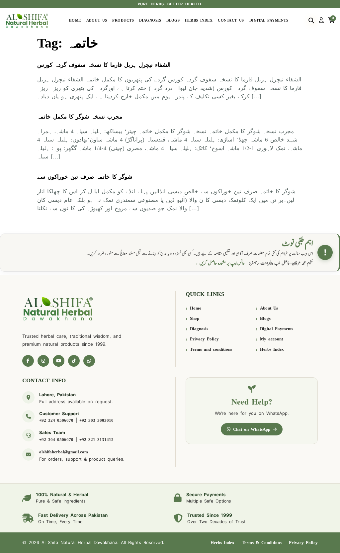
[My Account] (321, 21)
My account (271, 338)
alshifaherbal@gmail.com (63, 451)
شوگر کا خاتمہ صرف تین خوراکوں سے (84, 177)
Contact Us (231, 20)
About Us (96, 20)
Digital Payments (268, 20)
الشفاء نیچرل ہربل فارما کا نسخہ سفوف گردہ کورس (104, 65)
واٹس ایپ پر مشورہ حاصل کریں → (219, 263)
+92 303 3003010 (96, 420)
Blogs (173, 20)
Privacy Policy (204, 338)
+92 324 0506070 (56, 420)
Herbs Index (198, 20)
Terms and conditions (211, 349)
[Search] (311, 21)
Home (75, 20)
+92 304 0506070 (56, 439)
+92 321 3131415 (96, 439)
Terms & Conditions (262, 542)
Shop (194, 318)
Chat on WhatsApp (251, 429)
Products (123, 20)
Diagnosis (150, 20)
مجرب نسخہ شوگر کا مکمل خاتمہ (79, 117)
